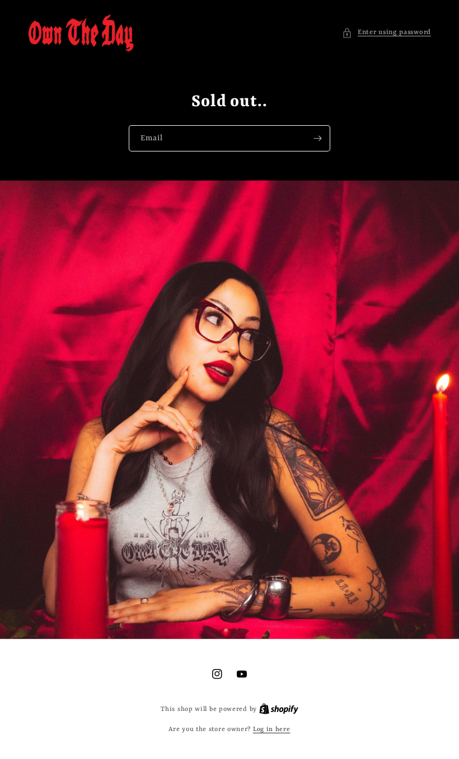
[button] (386, 33)
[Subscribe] (317, 138)
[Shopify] (278, 709)
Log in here (272, 729)
